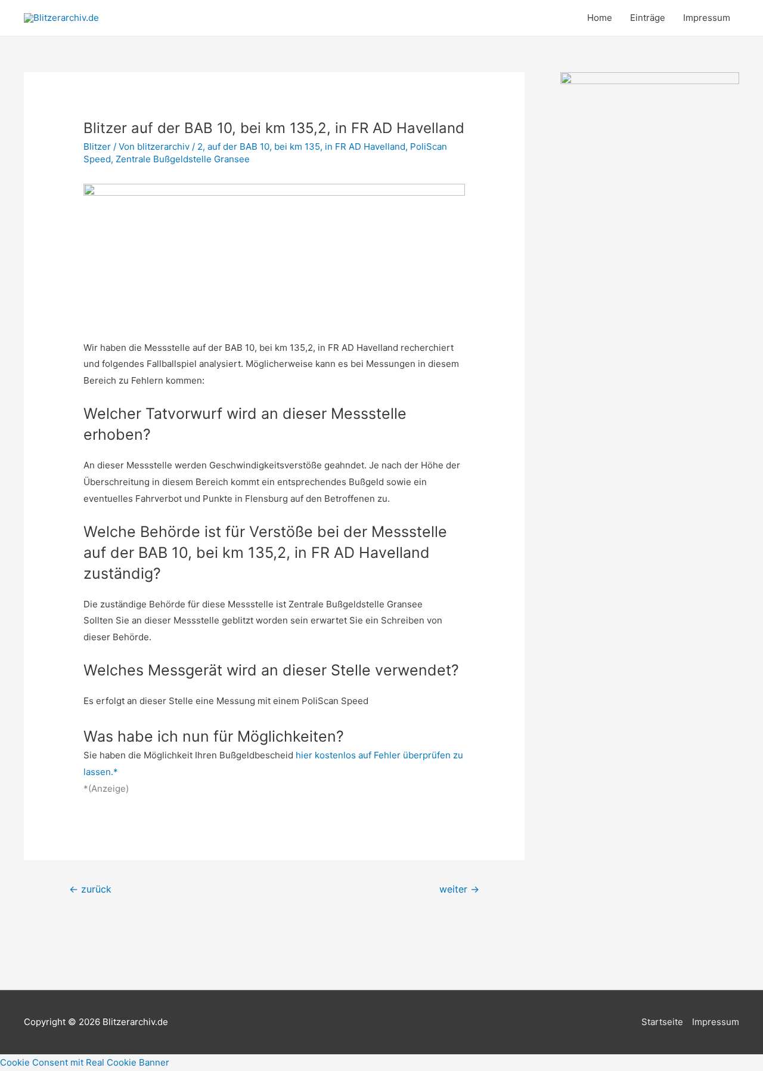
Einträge (647, 17)
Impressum (706, 17)
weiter (459, 889)
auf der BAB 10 (238, 146)
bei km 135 (297, 146)
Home (599, 17)
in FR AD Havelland (365, 146)
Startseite (662, 1021)
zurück (90, 889)
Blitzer (97, 146)
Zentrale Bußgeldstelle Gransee (184, 159)
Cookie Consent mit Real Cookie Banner (84, 1062)
